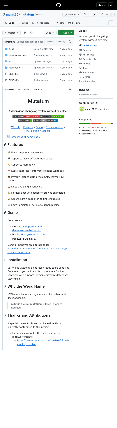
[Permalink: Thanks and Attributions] (5, 315)
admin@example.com (32, 234)
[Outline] (70, 89)
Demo (39, 127)
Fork (91, 14)
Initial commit (40, 74)
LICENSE (13, 74)
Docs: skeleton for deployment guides (52, 49)
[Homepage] (58, 4)
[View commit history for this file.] (69, 41)
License (46, 130)
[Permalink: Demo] (5, 212)
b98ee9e (51, 41)
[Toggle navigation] (6, 4)
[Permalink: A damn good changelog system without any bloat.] (5, 111)
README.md (15, 80)
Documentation (54, 127)
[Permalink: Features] (5, 144)
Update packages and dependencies (35, 41)
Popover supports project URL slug (51, 55)
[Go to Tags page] (31, 32)
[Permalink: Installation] (5, 260)
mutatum (27, 14)
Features (28, 127)
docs (11, 49)
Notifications (73, 14)
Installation (32, 130)
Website (15, 127)
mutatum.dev (90, 45)
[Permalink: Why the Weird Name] (5, 286)
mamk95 (12, 14)
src (10, 61)
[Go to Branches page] (25, 32)
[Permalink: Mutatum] (5, 101)
